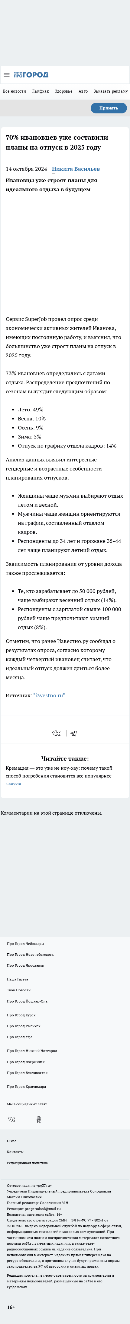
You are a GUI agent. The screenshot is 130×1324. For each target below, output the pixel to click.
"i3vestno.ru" (49, 695)
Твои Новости (19, 990)
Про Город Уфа (19, 1036)
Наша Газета (17, 979)
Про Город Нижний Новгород (32, 1050)
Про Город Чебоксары (25, 943)
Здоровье (64, 91)
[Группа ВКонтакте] (11, 1119)
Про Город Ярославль (25, 965)
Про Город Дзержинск (25, 1062)
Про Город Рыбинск (23, 1026)
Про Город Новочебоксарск (30, 954)
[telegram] (76, 733)
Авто (83, 91)
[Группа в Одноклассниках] (38, 1119)
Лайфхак (40, 91)
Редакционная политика (27, 1163)
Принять (108, 108)
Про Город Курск (21, 1015)
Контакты (15, 1151)
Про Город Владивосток (27, 1072)
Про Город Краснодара (26, 1086)
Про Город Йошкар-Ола (27, 1001)
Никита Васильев (76, 168)
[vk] (56, 733)
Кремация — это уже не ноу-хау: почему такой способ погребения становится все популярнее (59, 775)
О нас (11, 1141)
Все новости (14, 91)
